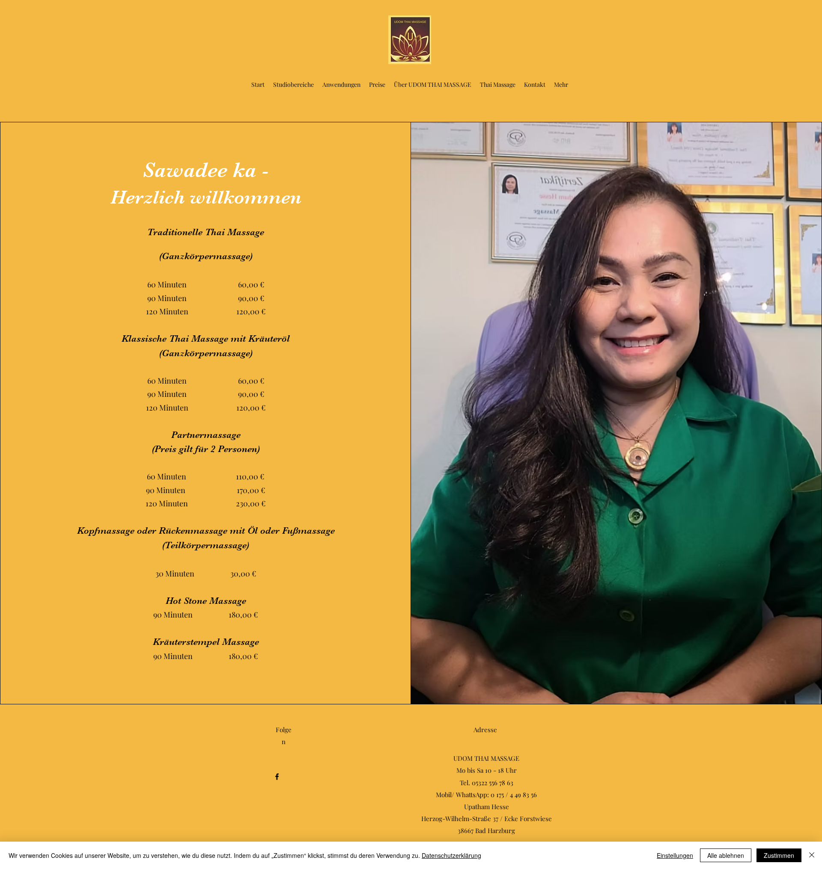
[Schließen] (812, 855)
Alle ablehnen (725, 855)
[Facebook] (277, 776)
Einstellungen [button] (675, 855)
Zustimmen (779, 855)
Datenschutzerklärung (451, 855)
